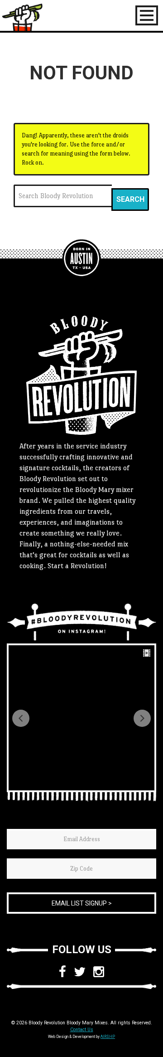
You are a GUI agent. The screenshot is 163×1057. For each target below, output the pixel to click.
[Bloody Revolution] (81, 258)
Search (130, 199)
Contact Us (81, 1030)
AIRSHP (108, 1036)
